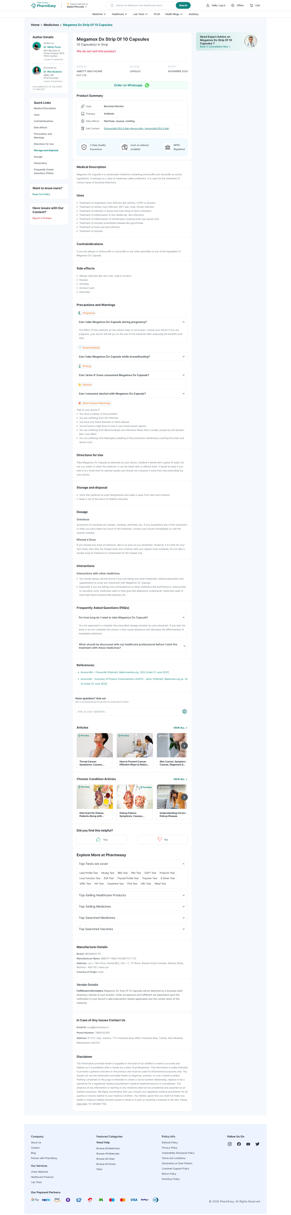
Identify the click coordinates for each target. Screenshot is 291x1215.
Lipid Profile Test (88, 872)
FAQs (99, 1169)
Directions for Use (44, 143)
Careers (35, 1147)
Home (35, 25)
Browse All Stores (106, 1164)
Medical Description (45, 108)
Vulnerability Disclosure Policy (178, 1152)
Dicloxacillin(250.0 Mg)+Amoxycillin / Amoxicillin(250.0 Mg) (136, 128)
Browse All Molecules (107, 1153)
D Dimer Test (168, 878)
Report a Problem (42, 218)
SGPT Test (150, 872)
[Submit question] (184, 711)
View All (179, 727)
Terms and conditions (173, 1158)
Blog (33, 1152)
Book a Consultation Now (214, 46)
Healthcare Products (42, 1176)
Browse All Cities (105, 1158)
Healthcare (118, 14)
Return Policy (169, 1173)
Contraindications (43, 121)
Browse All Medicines (108, 1148)
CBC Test (146, 883)
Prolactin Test (167, 872)
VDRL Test (85, 883)
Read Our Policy (41, 194)
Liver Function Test (89, 878)
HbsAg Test (107, 872)
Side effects (40, 127)
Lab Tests (138, 14)
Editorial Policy (170, 1142)
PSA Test (132, 883)
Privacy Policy (169, 1147)
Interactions (40, 163)
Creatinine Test (115, 883)
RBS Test (123, 872)
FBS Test (136, 872)
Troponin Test (149, 878)
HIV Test (99, 883)
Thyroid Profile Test (128, 878)
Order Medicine (39, 1171)
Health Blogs (172, 14)
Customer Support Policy (175, 1168)
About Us (36, 1142)
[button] (148, 5)
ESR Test (109, 878)
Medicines (51, 25)
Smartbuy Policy (171, 1178)
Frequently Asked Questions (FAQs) (44, 171)
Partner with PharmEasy (44, 1158)
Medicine (97, 14)
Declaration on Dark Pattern (177, 1163)
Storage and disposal (46, 150)
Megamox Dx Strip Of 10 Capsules (87, 25)
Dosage (38, 156)
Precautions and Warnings (43, 135)
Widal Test (160, 883)
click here (82, 1103)
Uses (37, 114)
